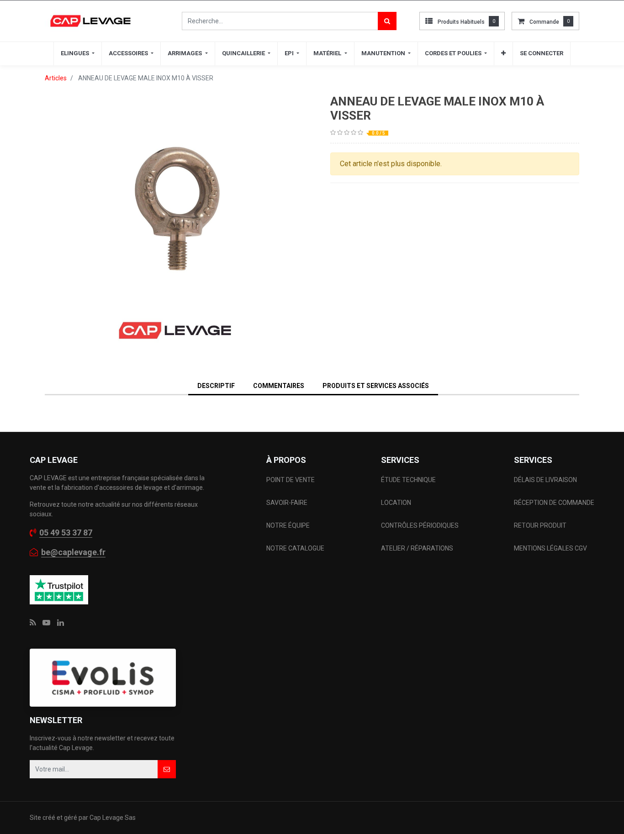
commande (544, 22)
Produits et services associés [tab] (376, 385)
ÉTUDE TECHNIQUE (409, 479)
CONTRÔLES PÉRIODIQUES (420, 525)
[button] (503, 53)
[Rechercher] (387, 21)
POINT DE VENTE (290, 479)
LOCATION (396, 502)
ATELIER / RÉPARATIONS (417, 548)
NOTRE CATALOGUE (295, 548)
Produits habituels (461, 22)
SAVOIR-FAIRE (286, 502)
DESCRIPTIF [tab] (216, 385)
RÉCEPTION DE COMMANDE (554, 502)
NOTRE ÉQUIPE (288, 525)
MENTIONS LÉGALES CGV (550, 548)
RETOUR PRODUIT (540, 525)
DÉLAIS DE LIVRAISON (546, 479)
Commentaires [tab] (278, 385)
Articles (56, 78)
